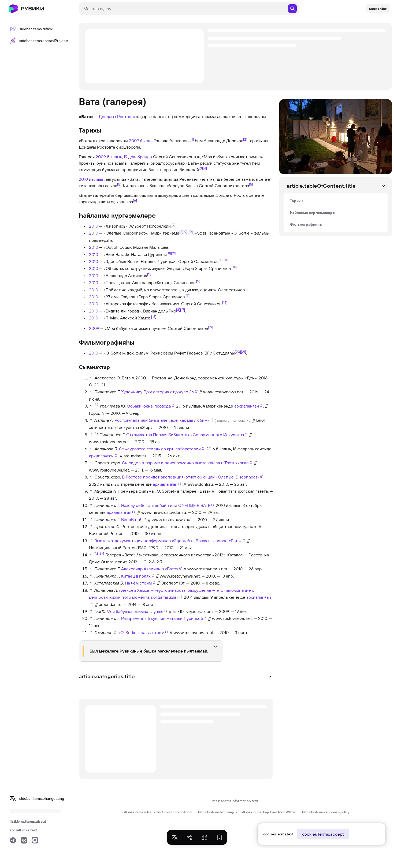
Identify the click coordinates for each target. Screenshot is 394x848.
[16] (198, 281)
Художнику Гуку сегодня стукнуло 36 (157, 391)
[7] (173, 225)
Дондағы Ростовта (117, 116)
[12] (173, 253)
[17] (182, 309)
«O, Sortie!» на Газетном (141, 632)
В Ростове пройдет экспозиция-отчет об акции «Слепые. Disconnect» (190, 477)
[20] (238, 351)
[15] (149, 274)
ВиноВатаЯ (132, 519)
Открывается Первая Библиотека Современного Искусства (185, 434)
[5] (119, 184)
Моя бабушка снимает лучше (134, 611)
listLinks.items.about (28, 821)
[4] (205, 168)
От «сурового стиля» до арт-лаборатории (160, 448)
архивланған (246, 406)
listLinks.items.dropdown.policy (325, 812)
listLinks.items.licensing (216, 812)
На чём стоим (138, 583)
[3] (201, 168)
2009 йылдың (109, 156)
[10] (190, 231)
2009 (94, 328)
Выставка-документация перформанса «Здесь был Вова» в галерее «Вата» (168, 540)
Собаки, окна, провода (149, 406)
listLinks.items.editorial (174, 812)
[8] (181, 231)
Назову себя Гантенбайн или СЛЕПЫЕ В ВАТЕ (165, 505)
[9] (185, 231)
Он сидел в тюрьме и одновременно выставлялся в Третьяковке (185, 462)
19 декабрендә (138, 156)
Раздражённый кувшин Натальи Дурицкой (162, 618)
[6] (135, 200)
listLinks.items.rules (136, 812)
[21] (243, 351)
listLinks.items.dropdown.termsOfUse (268, 812)
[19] (210, 327)
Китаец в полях (136, 576)
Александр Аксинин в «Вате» (149, 568)
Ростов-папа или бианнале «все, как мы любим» (162, 420)
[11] (169, 253)
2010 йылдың (92, 179)
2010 (93, 226)
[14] (226, 260)
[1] (192, 139)
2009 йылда (141, 140)
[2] (245, 139)
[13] (221, 260)
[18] (153, 316)
